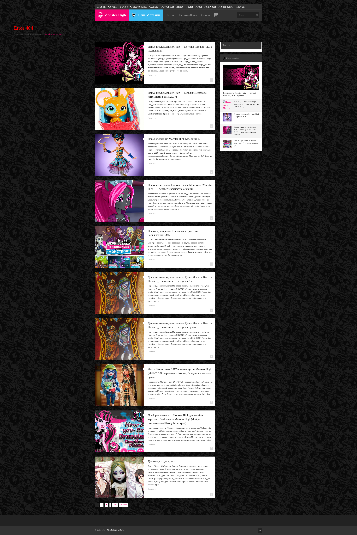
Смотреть (151, 75)
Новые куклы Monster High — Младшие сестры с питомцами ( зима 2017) (246, 104)
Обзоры (112, 6)
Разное (124, 6)
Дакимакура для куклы (161, 461)
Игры (199, 6)
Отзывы (170, 15)
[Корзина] (215, 15)
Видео (180, 6)
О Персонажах (138, 6)
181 (115, 505)
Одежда (153, 6)
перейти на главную (54, 34)
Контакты (205, 15)
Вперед (124, 505)
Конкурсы (210, 6)
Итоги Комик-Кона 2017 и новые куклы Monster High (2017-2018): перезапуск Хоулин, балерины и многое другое (179, 373)
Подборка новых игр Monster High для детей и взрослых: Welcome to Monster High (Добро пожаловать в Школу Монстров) (175, 419)
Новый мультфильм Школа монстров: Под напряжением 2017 (246, 143)
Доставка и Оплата (188, 15)
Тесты (189, 6)
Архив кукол (226, 6)
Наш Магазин (149, 15)
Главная (101, 6)
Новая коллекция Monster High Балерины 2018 (175, 138)
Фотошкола (167, 6)
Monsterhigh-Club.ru (115, 530)
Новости (240, 6)
